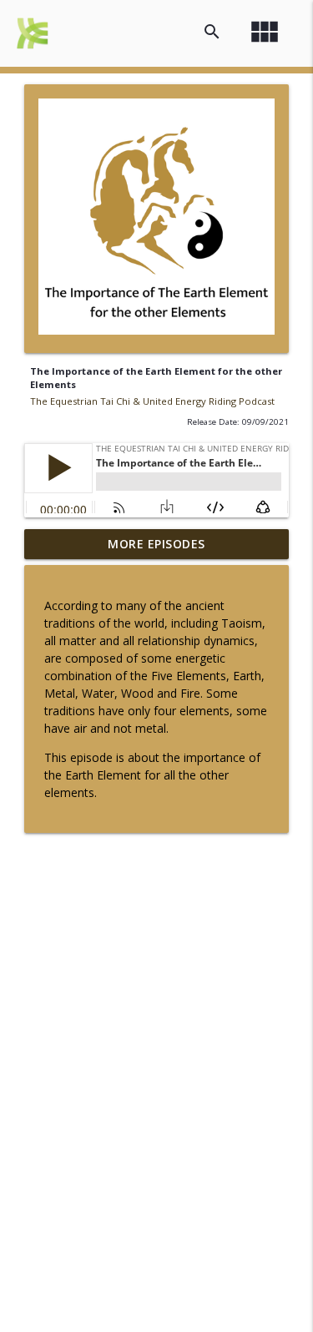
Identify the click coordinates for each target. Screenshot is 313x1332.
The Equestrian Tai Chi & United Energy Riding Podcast (152, 401)
